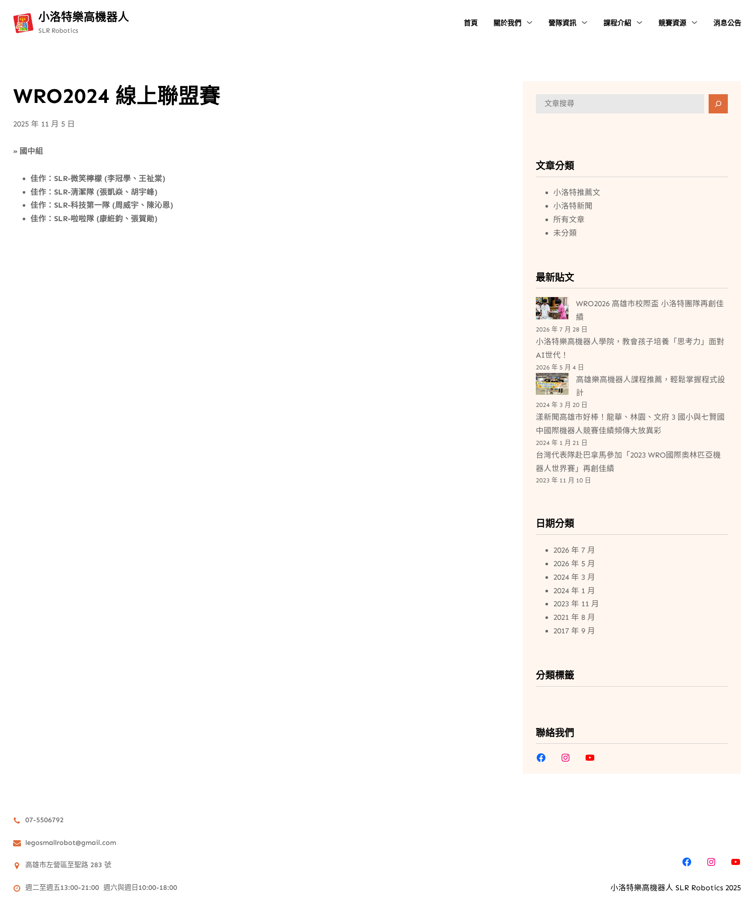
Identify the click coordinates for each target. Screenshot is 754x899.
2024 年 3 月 (574, 577)
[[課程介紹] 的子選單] (639, 22)
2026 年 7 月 (574, 550)
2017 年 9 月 (574, 631)
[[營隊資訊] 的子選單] (584, 22)
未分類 (565, 233)
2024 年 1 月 (574, 590)
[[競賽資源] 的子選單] (694, 22)
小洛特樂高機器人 (83, 17)
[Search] (718, 103)
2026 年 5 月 (574, 563)
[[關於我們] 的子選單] (529, 22)
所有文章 (569, 219)
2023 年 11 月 (576, 603)
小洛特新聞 (573, 206)
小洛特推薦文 (576, 192)
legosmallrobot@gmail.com (70, 842)
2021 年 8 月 (574, 617)
